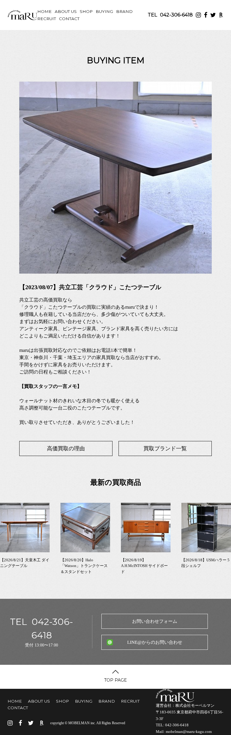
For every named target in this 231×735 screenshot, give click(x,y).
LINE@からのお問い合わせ (154, 642)
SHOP (86, 11)
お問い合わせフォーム (154, 621)
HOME (44, 11)
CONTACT (69, 18)
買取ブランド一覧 (165, 449)
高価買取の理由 (66, 449)
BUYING (104, 11)
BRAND (124, 11)
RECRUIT (46, 18)
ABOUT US (66, 11)
